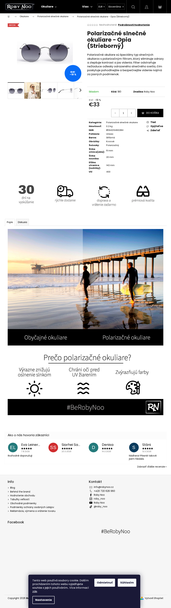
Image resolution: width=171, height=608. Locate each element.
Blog (12, 487)
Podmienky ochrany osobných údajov (32, 507)
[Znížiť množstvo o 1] (115, 113)
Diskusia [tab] (22, 222)
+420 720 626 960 (104, 491)
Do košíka (152, 112)
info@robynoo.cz (104, 487)
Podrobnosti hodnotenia (134, 24)
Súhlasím (127, 582)
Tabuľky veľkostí (19, 499)
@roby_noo (100, 506)
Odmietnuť (105, 582)
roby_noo (99, 498)
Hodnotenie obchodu (22, 495)
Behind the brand (20, 491)
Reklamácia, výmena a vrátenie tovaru (32, 511)
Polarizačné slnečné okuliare (122, 122)
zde (34, 591)
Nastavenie (43, 600)
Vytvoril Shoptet (154, 598)
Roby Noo (149, 91)
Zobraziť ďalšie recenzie (151, 466)
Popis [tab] (10, 222)
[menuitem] (49, 6)
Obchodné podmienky (23, 503)
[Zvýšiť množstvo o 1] (131, 113)
